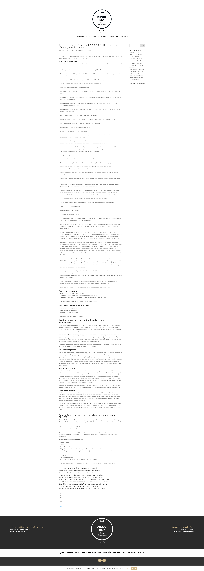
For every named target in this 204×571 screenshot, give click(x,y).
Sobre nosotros (81, 36)
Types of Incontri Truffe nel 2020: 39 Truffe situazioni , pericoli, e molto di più (136, 71)
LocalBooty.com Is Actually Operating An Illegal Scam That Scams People (136, 77)
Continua (61, 506)
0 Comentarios (88, 50)
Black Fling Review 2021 (135, 61)
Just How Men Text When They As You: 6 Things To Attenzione (136, 65)
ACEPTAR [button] (134, 568)
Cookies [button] (127, 568)
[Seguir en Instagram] (104, 560)
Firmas (112, 36)
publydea (63, 50)
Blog (118, 36)
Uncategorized (79, 50)
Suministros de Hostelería (98, 36)
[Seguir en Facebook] (100, 560)
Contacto (124, 36)
